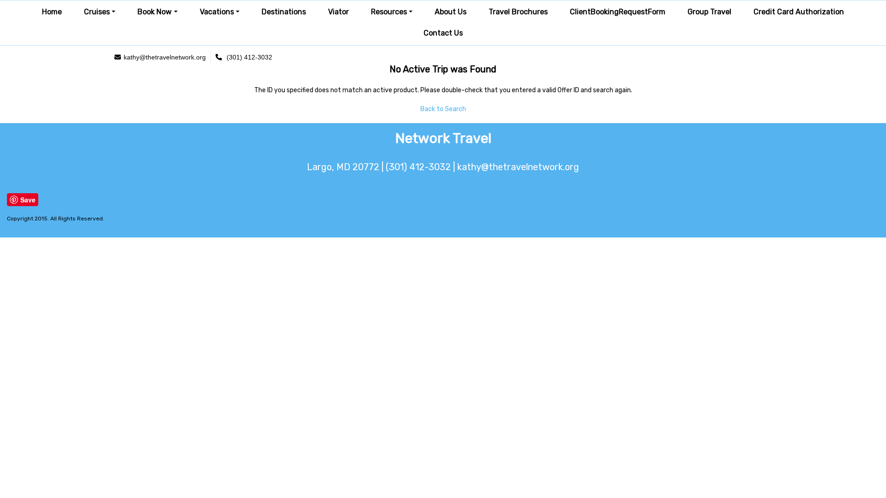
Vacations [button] (217, 11)
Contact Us (443, 33)
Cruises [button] (97, 11)
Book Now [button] (155, 11)
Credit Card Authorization (799, 11)
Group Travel (709, 11)
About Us (451, 11)
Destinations (284, 11)
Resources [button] (389, 11)
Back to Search (443, 109)
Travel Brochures (518, 11)
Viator (338, 11)
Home (52, 11)
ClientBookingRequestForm (617, 11)
